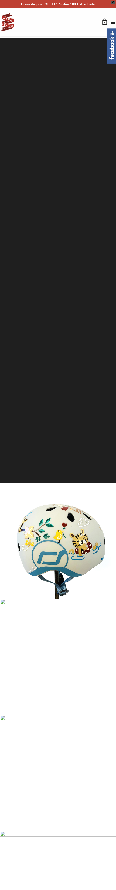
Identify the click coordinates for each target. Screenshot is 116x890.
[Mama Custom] (7, 22)
